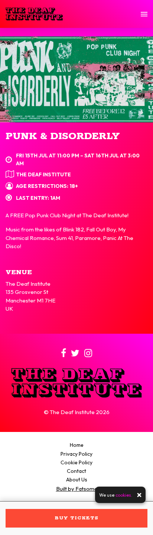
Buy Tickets (76, 518)
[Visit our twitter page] (75, 354)
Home (77, 445)
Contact (76, 471)
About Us (76, 479)
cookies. (123, 495)
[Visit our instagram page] (88, 354)
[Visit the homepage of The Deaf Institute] (34, 14)
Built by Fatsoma (76, 488)
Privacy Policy (76, 454)
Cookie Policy (76, 462)
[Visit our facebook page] (63, 354)
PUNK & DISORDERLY (63, 136)
